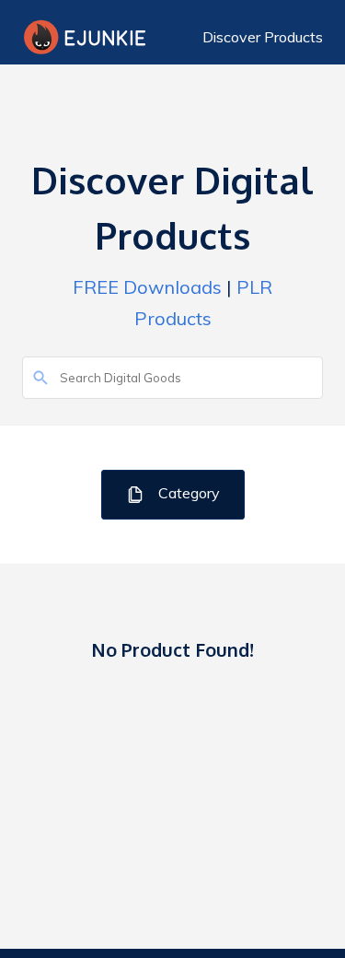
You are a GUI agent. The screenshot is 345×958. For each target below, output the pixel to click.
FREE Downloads (147, 286)
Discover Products (262, 37)
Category (187, 493)
